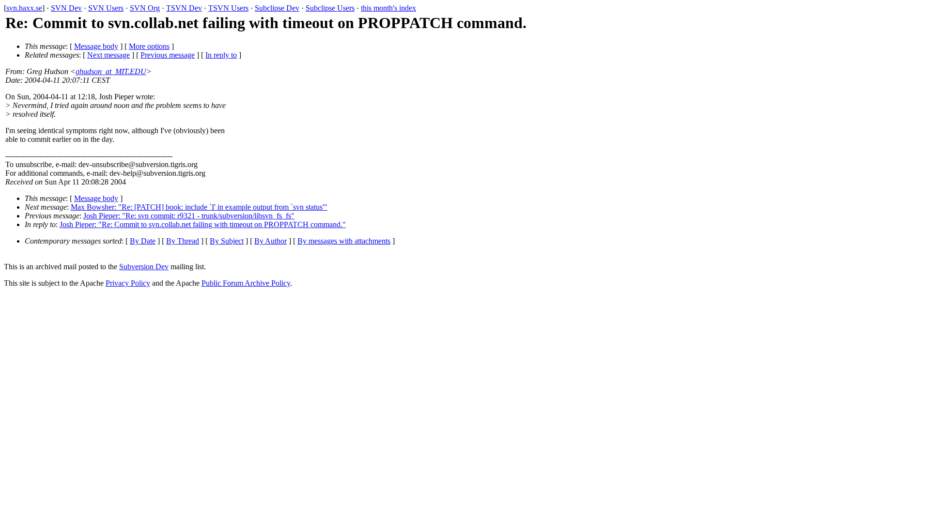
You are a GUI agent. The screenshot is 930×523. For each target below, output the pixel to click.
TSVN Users (228, 8)
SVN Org (145, 8)
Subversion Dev (144, 266)
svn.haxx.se (24, 8)
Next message (108, 55)
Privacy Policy (128, 283)
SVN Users (106, 8)
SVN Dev (66, 8)
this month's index (388, 8)
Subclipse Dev (277, 8)
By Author (270, 241)
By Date (142, 241)
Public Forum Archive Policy (246, 283)
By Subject (227, 241)
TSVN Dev (184, 8)
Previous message (167, 55)
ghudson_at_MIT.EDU (111, 71)
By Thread (182, 241)
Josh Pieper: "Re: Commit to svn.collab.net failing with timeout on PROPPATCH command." (203, 224)
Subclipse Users (330, 8)
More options (149, 46)
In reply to (221, 55)
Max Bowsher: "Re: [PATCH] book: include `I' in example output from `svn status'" (199, 207)
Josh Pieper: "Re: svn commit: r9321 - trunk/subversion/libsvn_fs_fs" (188, 216)
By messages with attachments (343, 241)
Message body (96, 46)
